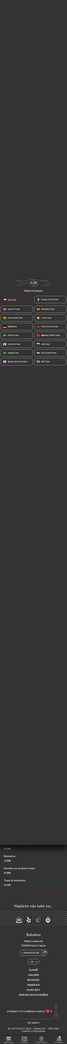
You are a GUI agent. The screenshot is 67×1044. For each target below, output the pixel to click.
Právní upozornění (33, 994)
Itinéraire (59, 1042)
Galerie (33, 974)
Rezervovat (8, 1042)
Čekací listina (41, 1042)
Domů (33, 969)
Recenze (33, 979)
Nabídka (33, 984)
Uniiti (36, 1022)
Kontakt (33, 989)
